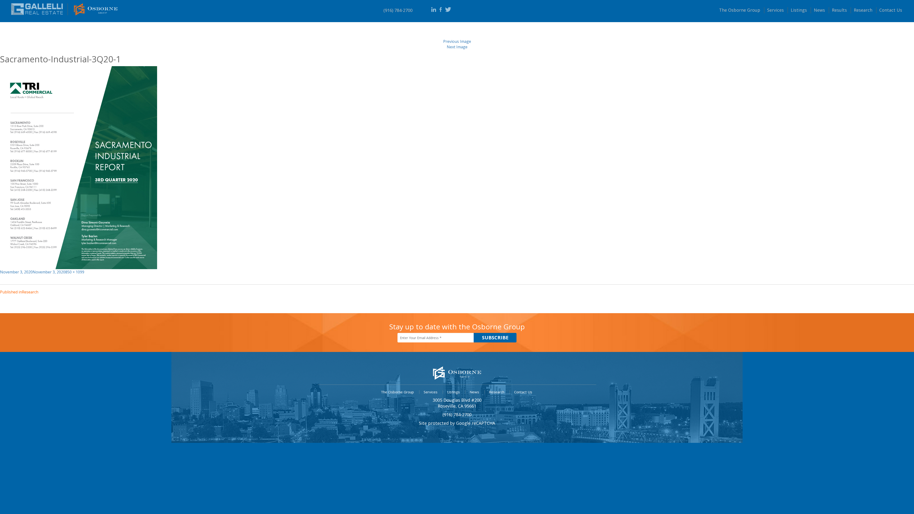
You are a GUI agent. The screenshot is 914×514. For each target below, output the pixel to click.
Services (775, 10)
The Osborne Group (397, 392)
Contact (890, 10)
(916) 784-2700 (397, 10)
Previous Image (457, 41)
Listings (799, 10)
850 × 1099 (74, 272)
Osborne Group (739, 10)
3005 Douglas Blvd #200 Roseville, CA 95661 (457, 403)
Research (863, 10)
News (819, 10)
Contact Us (523, 392)
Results (839, 10)
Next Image (457, 46)
